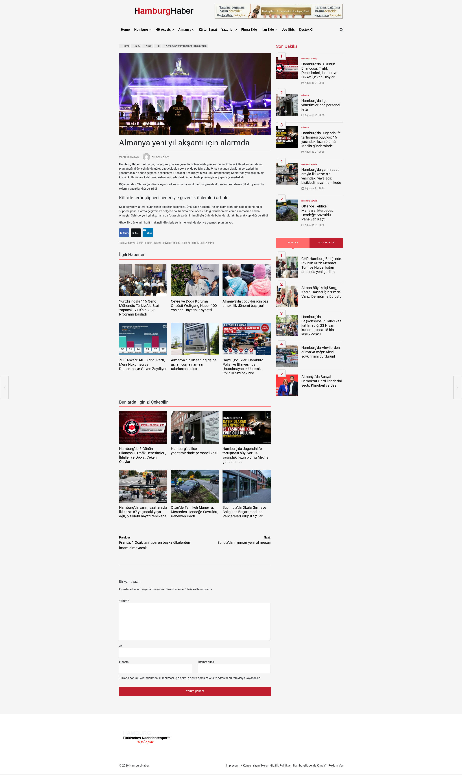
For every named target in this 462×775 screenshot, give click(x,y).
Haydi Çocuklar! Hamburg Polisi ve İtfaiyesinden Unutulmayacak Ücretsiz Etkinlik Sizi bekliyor (243, 366)
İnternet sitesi (206, 662)
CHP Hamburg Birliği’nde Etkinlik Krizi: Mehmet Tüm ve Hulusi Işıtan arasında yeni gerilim (321, 265)
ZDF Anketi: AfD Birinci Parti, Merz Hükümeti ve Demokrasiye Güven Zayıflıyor (143, 364)
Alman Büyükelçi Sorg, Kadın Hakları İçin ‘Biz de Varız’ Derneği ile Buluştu (321, 292)
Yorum (124, 601)
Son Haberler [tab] (326, 243)
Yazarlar (227, 29)
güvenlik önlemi (171, 242)
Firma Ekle (249, 29)
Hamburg (141, 29)
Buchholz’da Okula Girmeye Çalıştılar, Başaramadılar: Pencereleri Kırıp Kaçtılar (244, 511)
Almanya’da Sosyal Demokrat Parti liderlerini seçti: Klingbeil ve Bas (321, 381)
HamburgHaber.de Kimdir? (310, 765)
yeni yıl (210, 242)
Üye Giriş (288, 29)
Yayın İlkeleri (261, 765)
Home (125, 29)
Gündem (305, 95)
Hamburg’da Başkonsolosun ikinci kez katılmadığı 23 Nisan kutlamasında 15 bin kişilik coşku (321, 325)
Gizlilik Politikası (280, 765)
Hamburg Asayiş (309, 59)
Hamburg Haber (160, 156)
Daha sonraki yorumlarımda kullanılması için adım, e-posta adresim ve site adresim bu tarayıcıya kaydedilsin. (191, 678)
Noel (201, 242)
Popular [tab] (293, 243)
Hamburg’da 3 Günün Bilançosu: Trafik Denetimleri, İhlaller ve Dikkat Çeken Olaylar (142, 455)
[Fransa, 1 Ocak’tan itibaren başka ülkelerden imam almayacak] (4, 387)
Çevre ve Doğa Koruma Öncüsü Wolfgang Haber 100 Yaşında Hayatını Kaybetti (194, 305)
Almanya (184, 29)
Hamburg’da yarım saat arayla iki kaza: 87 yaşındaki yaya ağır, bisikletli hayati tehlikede (143, 511)
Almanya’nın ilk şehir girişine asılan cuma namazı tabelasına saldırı (193, 364)
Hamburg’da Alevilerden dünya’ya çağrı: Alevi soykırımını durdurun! (320, 351)
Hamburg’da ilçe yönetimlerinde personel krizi (194, 450)
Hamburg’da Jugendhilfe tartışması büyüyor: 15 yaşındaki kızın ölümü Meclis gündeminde (245, 455)
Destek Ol (306, 29)
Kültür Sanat (208, 29)
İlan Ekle (267, 29)
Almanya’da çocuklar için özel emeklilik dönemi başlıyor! (246, 303)
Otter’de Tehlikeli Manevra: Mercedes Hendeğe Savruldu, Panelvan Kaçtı (194, 511)
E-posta (124, 662)
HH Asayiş (163, 29)
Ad (121, 646)
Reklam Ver (335, 765)
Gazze (157, 242)
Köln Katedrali (190, 242)
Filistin (148, 242)
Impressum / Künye (238, 765)
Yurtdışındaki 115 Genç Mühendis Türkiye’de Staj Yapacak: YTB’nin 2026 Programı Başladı (139, 307)
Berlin (140, 242)
